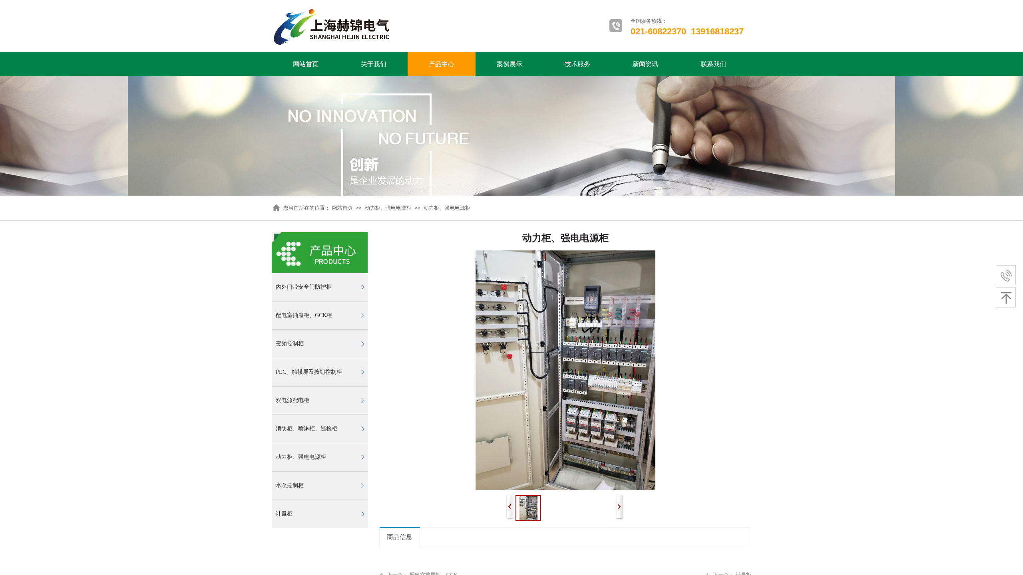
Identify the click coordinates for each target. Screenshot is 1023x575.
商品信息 (399, 536)
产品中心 (441, 64)
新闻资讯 (645, 64)
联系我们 (713, 64)
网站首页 (305, 64)
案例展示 (509, 64)
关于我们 (373, 64)
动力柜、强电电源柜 (388, 208)
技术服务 (577, 64)
